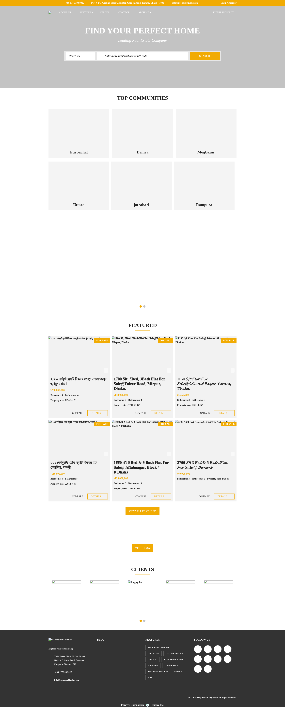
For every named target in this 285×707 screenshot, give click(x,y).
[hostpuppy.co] (104, 584)
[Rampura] (204, 180)
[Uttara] (78, 180)
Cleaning (152, 660)
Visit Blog (142, 547)
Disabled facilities (173, 660)
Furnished (153, 665)
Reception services (158, 672)
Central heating (174, 653)
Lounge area (171, 665)
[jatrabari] (141, 180)
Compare (77, 413)
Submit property (223, 12)
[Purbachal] (78, 128)
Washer (178, 672)
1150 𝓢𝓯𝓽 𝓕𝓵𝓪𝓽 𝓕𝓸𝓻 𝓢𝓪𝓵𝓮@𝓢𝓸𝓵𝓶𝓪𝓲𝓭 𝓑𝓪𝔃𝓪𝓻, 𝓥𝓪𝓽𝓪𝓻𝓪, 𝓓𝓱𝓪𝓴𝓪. (204, 384)
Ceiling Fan (153, 653)
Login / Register (229, 3)
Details (96, 413)
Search (204, 56)
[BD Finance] (180, 584)
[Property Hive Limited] (49, 12)
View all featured (142, 511)
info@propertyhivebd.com (184, 3)
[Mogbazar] (206, 128)
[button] (80, 56)
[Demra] (142, 128)
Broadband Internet (158, 647)
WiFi (150, 677)
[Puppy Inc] (142, 598)
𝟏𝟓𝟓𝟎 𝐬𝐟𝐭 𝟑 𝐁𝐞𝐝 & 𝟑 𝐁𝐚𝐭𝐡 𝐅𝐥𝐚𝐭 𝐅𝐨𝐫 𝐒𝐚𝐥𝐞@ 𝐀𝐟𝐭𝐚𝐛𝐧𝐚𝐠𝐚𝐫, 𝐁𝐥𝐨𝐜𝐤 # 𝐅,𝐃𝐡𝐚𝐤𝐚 (141, 467)
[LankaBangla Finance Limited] (219, 585)
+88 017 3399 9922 (74, 3)
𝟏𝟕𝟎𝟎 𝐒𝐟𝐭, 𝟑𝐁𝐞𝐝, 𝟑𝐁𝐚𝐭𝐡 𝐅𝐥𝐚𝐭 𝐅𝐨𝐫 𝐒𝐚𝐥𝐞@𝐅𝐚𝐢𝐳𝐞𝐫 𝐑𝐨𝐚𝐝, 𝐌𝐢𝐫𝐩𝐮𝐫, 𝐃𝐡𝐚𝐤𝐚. (139, 384)
